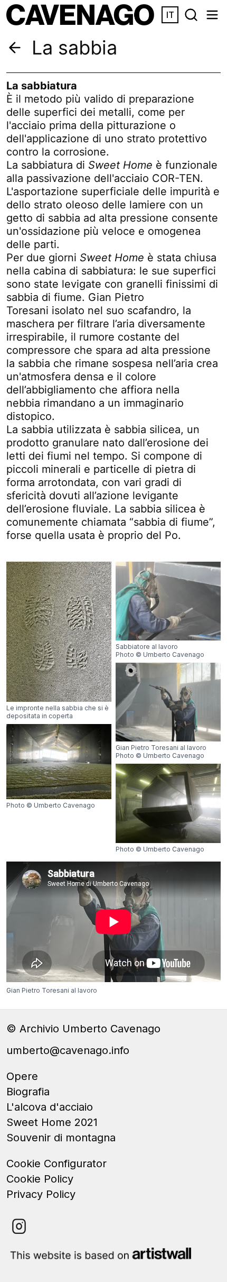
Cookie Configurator (56, 1163)
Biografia (28, 1091)
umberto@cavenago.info (67, 1050)
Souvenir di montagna (61, 1137)
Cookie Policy (39, 1179)
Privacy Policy (40, 1194)
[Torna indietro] (14, 47)
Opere (22, 1076)
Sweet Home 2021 (52, 1122)
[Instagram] (19, 1226)
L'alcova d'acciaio (49, 1107)
